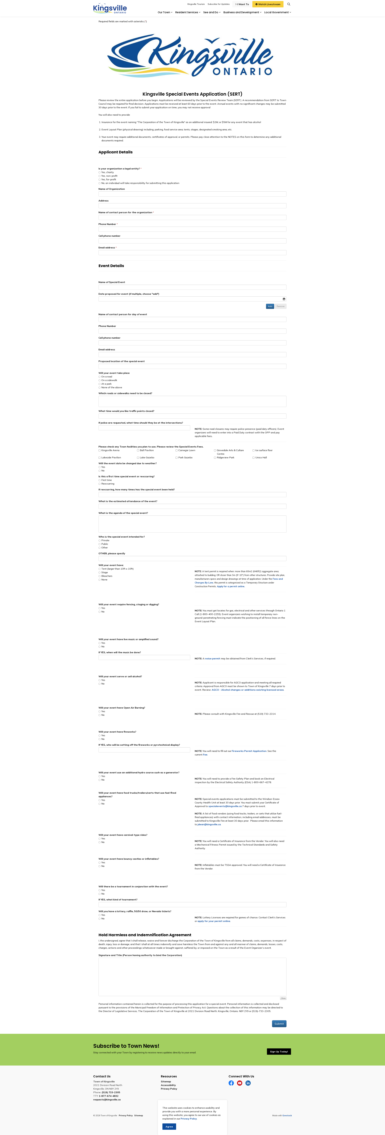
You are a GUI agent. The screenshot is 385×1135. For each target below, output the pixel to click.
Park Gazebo (185, 457)
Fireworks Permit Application (249, 750)
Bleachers (106, 575)
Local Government (276, 12)
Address (104, 200)
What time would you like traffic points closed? (126, 410)
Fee (205, 754)
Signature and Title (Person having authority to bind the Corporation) (140, 955)
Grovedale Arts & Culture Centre (230, 452)
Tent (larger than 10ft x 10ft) (117, 568)
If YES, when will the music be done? (120, 652)
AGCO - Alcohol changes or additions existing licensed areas (248, 689)
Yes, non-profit (109, 175)
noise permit (212, 658)
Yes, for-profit (108, 179)
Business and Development (241, 12)
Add (270, 306)
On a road (106, 376)
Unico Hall (261, 457)
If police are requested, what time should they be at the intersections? (141, 422)
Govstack (287, 1115)
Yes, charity (107, 172)
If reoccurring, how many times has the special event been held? (137, 489)
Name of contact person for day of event (123, 314)
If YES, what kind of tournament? (118, 899)
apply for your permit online (213, 921)
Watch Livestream (269, 4)
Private (105, 540)
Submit (279, 1023)
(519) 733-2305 (111, 1092)
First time (106, 479)
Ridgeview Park (225, 457)
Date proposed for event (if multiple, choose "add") (129, 293)
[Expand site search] (289, 4)
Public (104, 543)
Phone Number (107, 224)
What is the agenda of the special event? (123, 512)
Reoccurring (107, 483)
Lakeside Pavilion (111, 457)
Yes (103, 466)
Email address (107, 247)
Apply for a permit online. (231, 586)
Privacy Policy (169, 1088)
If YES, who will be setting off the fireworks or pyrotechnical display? (139, 744)
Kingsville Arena (110, 450)
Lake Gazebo (146, 457)
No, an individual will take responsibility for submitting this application (140, 183)
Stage (104, 572)
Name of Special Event (112, 282)
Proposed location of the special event (122, 361)
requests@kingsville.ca (107, 1099)
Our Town (164, 12)
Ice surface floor (264, 450)
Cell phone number (109, 235)
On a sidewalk (109, 380)
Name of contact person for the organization (125, 212)
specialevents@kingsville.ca (225, 806)
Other (104, 547)
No (103, 470)
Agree (169, 1126)
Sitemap (166, 1081)
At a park (106, 383)
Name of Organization (112, 188)
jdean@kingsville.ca (209, 824)
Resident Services (186, 12)
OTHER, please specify (112, 553)
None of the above (111, 387)
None (104, 579)
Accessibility (168, 1085)
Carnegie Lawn (186, 450)
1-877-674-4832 (109, 1095)
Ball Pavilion (146, 450)
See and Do (210, 12)
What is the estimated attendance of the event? (128, 501)
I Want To (243, 4)
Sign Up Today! (279, 1051)
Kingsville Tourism (196, 4)
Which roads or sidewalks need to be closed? (125, 393)
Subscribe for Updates (219, 4)
